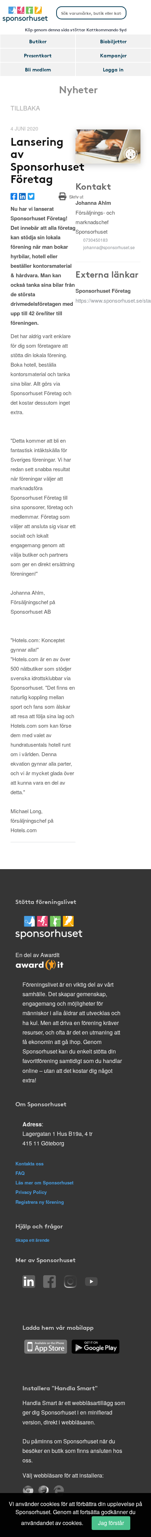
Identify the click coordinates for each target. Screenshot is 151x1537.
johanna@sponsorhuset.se (109, 247)
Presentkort (38, 55)
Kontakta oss (29, 1163)
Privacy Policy (31, 1192)
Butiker (38, 41)
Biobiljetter (113, 41)
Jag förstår (111, 1523)
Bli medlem (38, 69)
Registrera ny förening (39, 1201)
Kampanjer (113, 55)
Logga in (113, 69)
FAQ (20, 1173)
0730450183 (95, 240)
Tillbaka (25, 107)
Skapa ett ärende (32, 1240)
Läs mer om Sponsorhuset (44, 1182)
